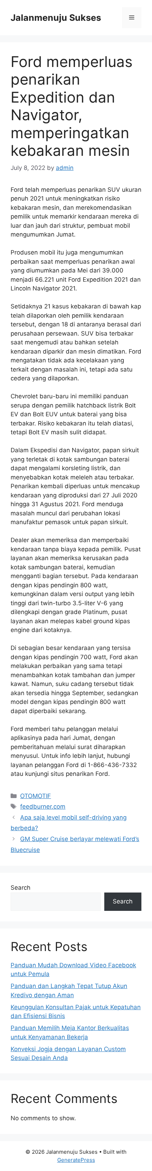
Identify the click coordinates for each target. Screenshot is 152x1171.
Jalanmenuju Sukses (56, 17)
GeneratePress (76, 1160)
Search (20, 887)
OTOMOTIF (35, 795)
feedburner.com (42, 806)
